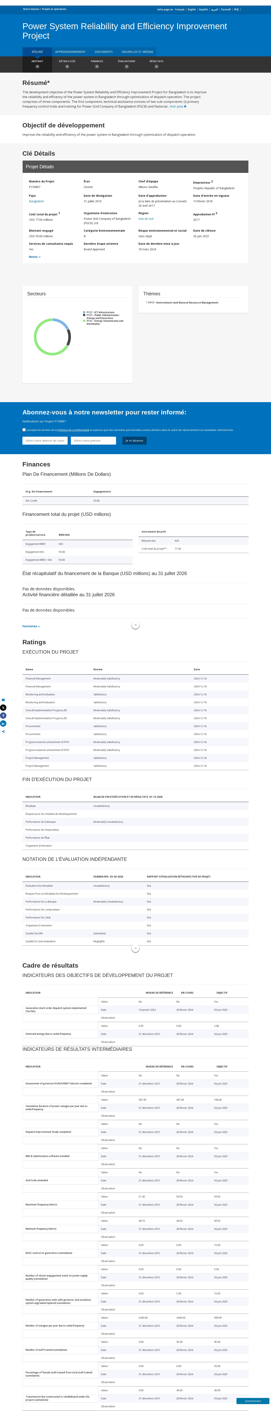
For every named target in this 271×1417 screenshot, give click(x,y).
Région (143, 213)
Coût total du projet (44, 213)
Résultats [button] (156, 61)
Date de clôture (204, 230)
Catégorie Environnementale (104, 230)
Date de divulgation (98, 195)
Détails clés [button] (67, 61)
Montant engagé (41, 230)
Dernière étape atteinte (101, 244)
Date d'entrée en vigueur (211, 195)
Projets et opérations (54, 9)
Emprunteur (203, 181)
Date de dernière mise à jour (158, 244)
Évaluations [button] (126, 61)
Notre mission (31, 9)
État (87, 181)
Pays (32, 195)
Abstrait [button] (37, 61)
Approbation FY (205, 213)
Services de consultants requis (51, 244)
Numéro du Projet (41, 181)
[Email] (3, 699)
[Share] (3, 715)
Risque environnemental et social (162, 230)
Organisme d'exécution (100, 213)
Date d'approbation (152, 195)
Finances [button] (97, 61)
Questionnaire (253, 1401)
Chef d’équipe (148, 181)
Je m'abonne (134, 440)
